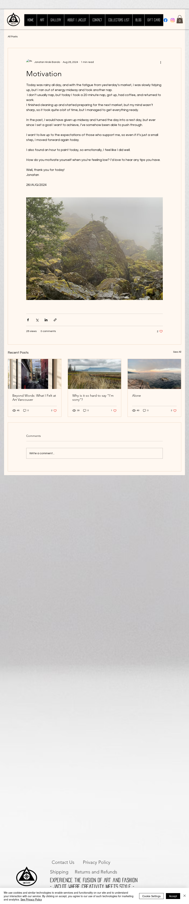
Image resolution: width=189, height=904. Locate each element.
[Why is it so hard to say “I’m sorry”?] (94, 374)
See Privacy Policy (31, 899)
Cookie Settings (151, 896)
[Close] (184, 896)
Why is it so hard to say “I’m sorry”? (93, 398)
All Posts (13, 36)
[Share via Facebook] (28, 320)
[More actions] (160, 62)
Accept (173, 896)
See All (177, 352)
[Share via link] (55, 320)
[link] (179, 19)
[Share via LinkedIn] (46, 320)
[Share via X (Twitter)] (37, 320)
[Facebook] (165, 20)
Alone (136, 396)
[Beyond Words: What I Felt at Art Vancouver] (34, 374)
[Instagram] (172, 20)
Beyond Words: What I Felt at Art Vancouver (34, 398)
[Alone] (154, 374)
